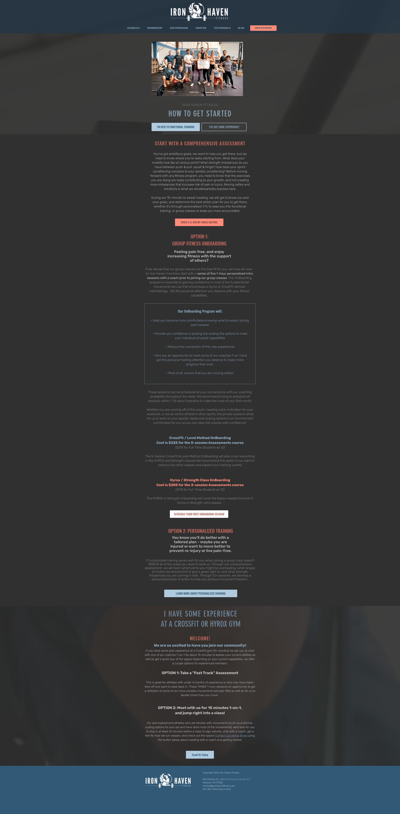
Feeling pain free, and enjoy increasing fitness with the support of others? (199, 256)
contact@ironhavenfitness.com (219, 785)
